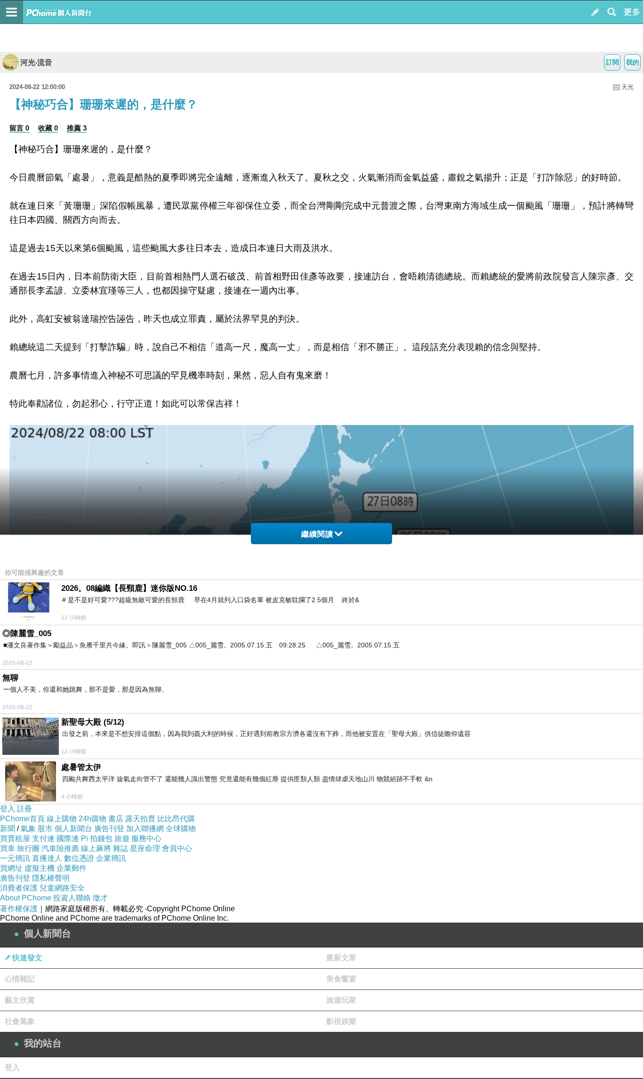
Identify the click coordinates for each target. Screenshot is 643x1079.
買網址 (11, 868)
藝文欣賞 (20, 1000)
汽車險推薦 (60, 848)
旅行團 (28, 848)
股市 (45, 829)
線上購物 (62, 819)
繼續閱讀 (317, 534)
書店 (115, 819)
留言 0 (19, 128)
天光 (627, 86)
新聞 (7, 829)
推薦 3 (77, 128)
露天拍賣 (140, 819)
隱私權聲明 (51, 878)
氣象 (28, 829)
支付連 (43, 838)
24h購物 (92, 819)
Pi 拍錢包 (97, 838)
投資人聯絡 (72, 898)
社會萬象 (20, 1021)
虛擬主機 (39, 868)
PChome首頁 (22, 819)
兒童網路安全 (62, 888)
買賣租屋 (15, 838)
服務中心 (146, 838)
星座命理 (145, 848)
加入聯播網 (145, 829)
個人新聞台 (73, 829)
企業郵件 (71, 868)
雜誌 (120, 848)
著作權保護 (19, 909)
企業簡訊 (111, 858)
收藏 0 (48, 128)
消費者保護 (19, 888)
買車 (7, 848)
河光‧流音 (36, 62)
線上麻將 (96, 848)
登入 (7, 809)
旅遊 (121, 838)
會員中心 (177, 848)
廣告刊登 (109, 829)
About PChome (25, 898)
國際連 (67, 838)
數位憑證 (79, 858)
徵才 (100, 898)
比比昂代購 (176, 819)
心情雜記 (20, 979)
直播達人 (47, 858)
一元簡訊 (15, 858)
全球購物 (181, 829)
